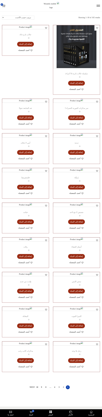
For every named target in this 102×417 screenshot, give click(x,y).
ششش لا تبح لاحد (76, 212)
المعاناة (25, 316)
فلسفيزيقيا (25, 178)
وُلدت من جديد (25, 282)
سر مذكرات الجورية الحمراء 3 (76, 108)
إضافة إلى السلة (76, 83)
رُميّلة (76, 178)
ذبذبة (76, 143)
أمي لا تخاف (25, 143)
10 (37, 387)
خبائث (25, 212)
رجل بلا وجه (76, 351)
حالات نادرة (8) (25, 35)
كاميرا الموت (77, 316)
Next (32, 387)
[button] (97, 28)
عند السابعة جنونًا (25, 108)
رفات (26, 247)
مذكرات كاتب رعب (25, 351)
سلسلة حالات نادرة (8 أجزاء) (76, 74)
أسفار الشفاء (76, 247)
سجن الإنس (76, 282)
